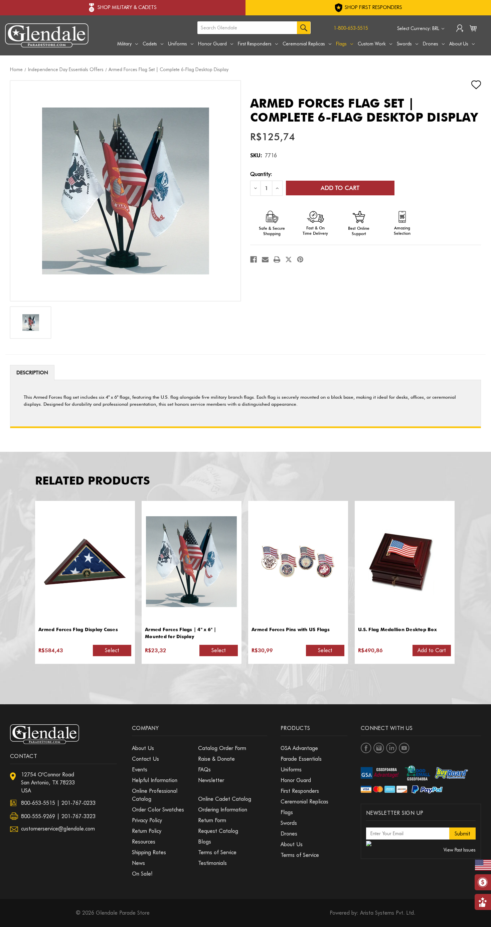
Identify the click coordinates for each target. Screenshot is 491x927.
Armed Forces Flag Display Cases (78, 629)
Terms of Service (217, 852)
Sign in (459, 29)
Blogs (204, 842)
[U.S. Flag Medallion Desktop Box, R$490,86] (404, 561)
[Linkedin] (391, 748)
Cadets (150, 43)
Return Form (212, 820)
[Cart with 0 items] (473, 29)
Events (139, 769)
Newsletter (211, 780)
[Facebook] (253, 259)
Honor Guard (212, 43)
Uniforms (177, 43)
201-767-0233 (78, 803)
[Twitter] (288, 259)
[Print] (277, 259)
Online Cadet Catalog (224, 799)
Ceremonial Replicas (304, 43)
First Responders (255, 43)
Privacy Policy (147, 820)
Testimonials (212, 863)
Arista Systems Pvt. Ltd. (387, 913)
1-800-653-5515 (351, 28)
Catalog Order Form (222, 748)
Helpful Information (154, 780)
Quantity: (261, 174)
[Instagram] (378, 748)
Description (32, 373)
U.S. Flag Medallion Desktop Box (397, 629)
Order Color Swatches (158, 809)
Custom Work (372, 43)
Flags (341, 43)
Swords (404, 43)
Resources (143, 842)
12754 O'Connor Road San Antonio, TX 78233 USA (48, 782)
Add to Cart (432, 650)
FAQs (204, 769)
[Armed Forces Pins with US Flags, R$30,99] (298, 561)
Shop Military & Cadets (127, 7)
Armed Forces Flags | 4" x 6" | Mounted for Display (180, 633)
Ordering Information (222, 809)
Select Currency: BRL (419, 28)
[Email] (265, 259)
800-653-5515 (38, 803)
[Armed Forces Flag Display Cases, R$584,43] (84, 561)
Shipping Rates (149, 852)
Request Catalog (218, 831)
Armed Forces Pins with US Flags (291, 629)
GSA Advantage (299, 748)
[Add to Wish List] (470, 84)
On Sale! (142, 874)
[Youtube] (404, 748)
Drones (430, 43)
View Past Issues (460, 850)
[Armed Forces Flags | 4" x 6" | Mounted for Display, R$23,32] (191, 561)
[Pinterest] (300, 259)
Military (124, 43)
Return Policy (146, 831)
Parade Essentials (301, 759)
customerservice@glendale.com (58, 828)
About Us (458, 43)
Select (112, 650)
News (138, 863)
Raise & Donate (216, 759)
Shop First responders (372, 7)
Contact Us (145, 759)
